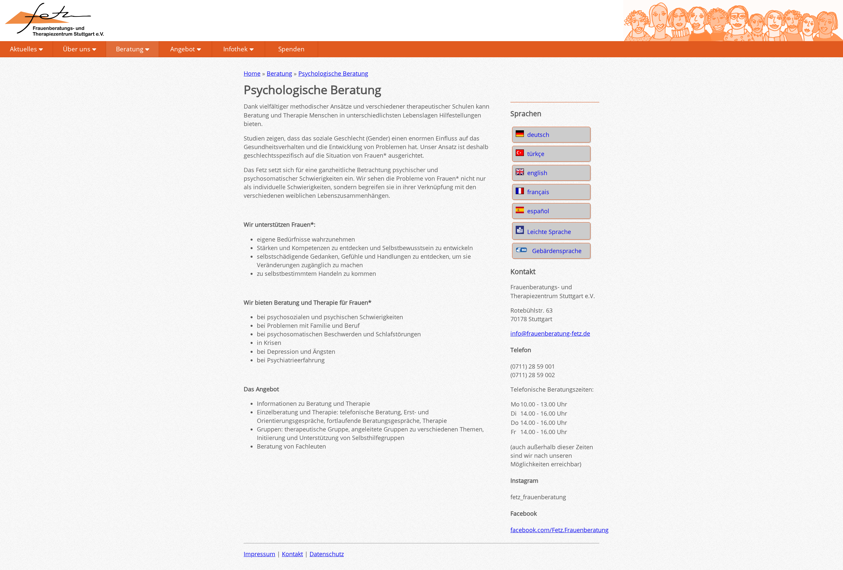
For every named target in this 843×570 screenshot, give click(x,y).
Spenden (291, 48)
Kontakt (292, 554)
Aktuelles (23, 48)
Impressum (259, 554)
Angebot (182, 48)
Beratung (129, 48)
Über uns (76, 48)
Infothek (235, 48)
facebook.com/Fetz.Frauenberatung (559, 530)
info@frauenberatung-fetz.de (550, 333)
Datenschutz (327, 554)
